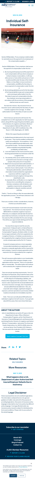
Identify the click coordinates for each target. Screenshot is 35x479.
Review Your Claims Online (18, 456)
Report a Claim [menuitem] (13, 1)
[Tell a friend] (9, 347)
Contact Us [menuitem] (17, 445)
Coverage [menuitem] (17, 440)
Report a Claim (18, 453)
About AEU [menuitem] (17, 437)
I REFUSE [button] (21, 475)
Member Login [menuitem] (28, 1)
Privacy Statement (23, 467)
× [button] (31, 463)
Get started (18, 429)
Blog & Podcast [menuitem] (17, 442)
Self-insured (17, 362)
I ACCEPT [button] (13, 475)
